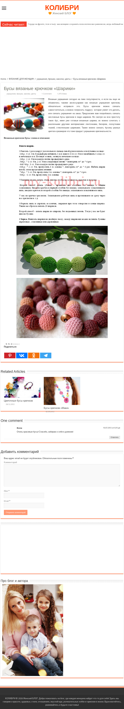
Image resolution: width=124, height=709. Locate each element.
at (113, 428)
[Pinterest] (10, 353)
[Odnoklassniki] (33, 353)
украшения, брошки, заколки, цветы (54, 79)
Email (7, 501)
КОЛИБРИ (62, 7)
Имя (7, 491)
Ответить (115, 437)
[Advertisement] (62, 51)
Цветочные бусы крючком (18, 400)
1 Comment (47, 94)
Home (3, 79)
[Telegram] (45, 353)
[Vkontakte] (21, 353)
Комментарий (10, 462)
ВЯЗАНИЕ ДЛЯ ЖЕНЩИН (21, 79)
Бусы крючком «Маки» (56, 408)
